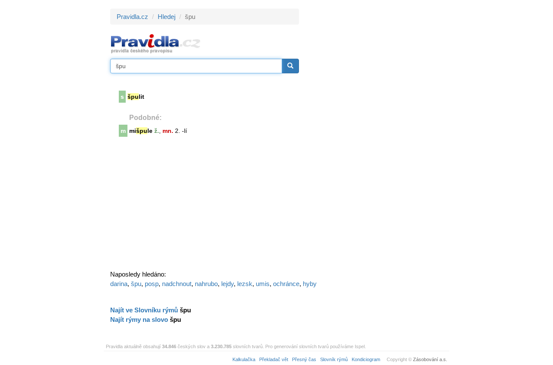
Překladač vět (273, 359)
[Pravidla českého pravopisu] (155, 43)
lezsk (244, 283)
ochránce (286, 283)
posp (152, 283)
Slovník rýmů (334, 359)
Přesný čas (304, 359)
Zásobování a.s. (430, 359)
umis (263, 283)
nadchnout (176, 283)
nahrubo (206, 283)
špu (136, 283)
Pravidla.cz (132, 16)
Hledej (166, 16)
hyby (310, 283)
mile (141, 130)
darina (118, 283)
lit (135, 96)
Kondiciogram (366, 359)
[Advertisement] (377, 138)
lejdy (227, 283)
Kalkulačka (243, 359)
